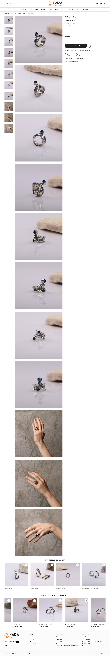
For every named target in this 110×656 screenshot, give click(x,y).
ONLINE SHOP (33, 9)
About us (33, 637)
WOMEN (43, 9)
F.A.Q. (57, 643)
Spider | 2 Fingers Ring (37, 624)
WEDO (103, 654)
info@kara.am (86, 639)
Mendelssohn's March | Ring (90, 588)
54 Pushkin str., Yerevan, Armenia (92, 641)
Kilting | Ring (30, 13)
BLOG (78, 9)
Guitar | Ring (8, 588)
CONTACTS (86, 9)
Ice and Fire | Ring (61, 624)
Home (6, 13)
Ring (24, 13)
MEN (50, 9)
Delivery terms (60, 641)
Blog (31, 641)
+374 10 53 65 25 (86, 643)
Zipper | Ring (34, 588)
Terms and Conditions (62, 637)
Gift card (32, 639)
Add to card (76, 46)
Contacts (33, 643)
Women (19, 13)
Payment (59, 639)
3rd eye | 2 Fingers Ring (89, 624)
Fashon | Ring (8, 624)
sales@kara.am (86, 637)
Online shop (12, 13)
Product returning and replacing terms (67, 645)
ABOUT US (23, 9)
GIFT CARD (70, 9)
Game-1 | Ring (60, 588)
